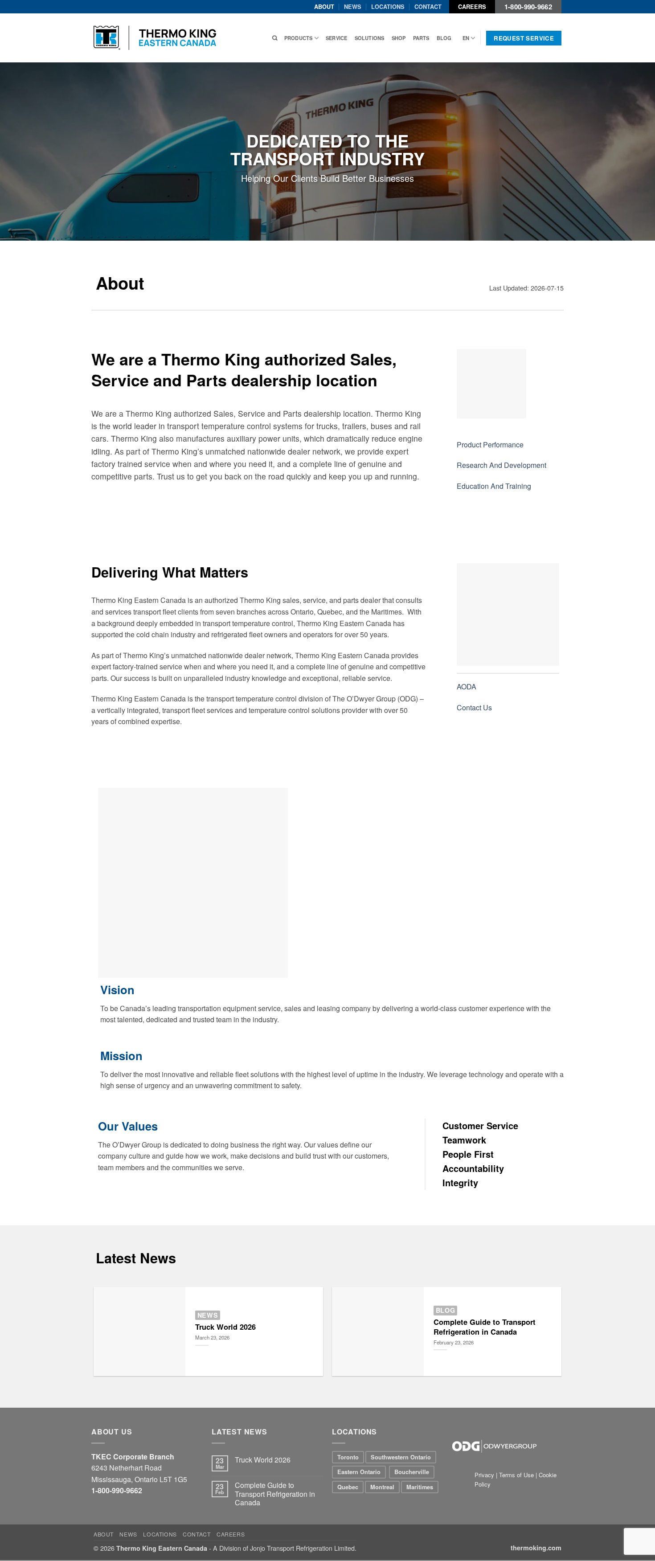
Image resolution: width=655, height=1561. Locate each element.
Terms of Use (516, 1475)
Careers (472, 7)
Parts (421, 37)
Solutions (370, 37)
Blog (444, 37)
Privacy (485, 1475)
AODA (466, 686)
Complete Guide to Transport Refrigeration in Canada (485, 1326)
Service (337, 37)
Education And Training (494, 486)
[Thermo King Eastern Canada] (155, 38)
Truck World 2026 (225, 1327)
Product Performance (490, 444)
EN (466, 37)
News (352, 7)
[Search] (274, 38)
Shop (399, 37)
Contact (428, 7)
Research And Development (501, 465)
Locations (388, 7)
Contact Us (474, 707)
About (324, 7)
